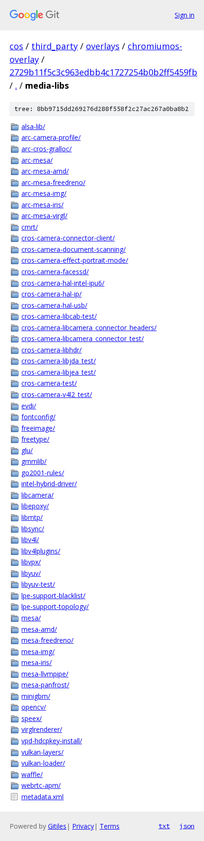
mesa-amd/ (39, 629)
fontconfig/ (38, 416)
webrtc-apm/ (41, 785)
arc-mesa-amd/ (45, 171)
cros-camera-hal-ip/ (51, 293)
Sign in (185, 14)
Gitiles (57, 826)
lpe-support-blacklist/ (53, 595)
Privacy (83, 826)
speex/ (31, 718)
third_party (54, 46)
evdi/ (28, 405)
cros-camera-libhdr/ (51, 349)
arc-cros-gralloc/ (46, 148)
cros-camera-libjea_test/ (58, 372)
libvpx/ (31, 561)
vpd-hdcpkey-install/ (51, 740)
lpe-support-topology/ (55, 606)
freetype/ (35, 439)
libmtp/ (32, 517)
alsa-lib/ (33, 126)
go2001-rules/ (42, 472)
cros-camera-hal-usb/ (54, 305)
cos (16, 46)
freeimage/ (38, 428)
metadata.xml (42, 796)
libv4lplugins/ (40, 550)
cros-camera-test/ (49, 383)
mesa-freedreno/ (47, 640)
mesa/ (31, 617)
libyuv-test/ (38, 584)
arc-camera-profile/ (51, 137)
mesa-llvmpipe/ (44, 673)
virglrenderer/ (41, 729)
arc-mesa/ (37, 160)
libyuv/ (31, 573)
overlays (103, 46)
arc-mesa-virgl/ (44, 215)
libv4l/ (30, 539)
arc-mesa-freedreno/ (53, 182)
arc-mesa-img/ (43, 193)
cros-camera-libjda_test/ (58, 360)
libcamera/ (37, 494)
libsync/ (32, 528)
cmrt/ (29, 226)
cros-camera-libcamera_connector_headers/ (89, 327)
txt (164, 826)
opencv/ (33, 707)
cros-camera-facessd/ (55, 271)
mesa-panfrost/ (45, 684)
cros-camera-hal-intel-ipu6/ (62, 282)
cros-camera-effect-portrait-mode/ (74, 260)
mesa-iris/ (36, 662)
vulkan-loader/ (43, 762)
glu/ (27, 450)
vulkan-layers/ (42, 752)
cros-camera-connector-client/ (68, 237)
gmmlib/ (33, 461)
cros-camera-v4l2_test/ (56, 394)
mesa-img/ (38, 651)
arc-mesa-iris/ (42, 204)
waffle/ (32, 774)
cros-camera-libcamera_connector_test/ (82, 338)
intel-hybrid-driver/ (49, 483)
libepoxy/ (35, 505)
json (187, 826)
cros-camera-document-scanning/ (73, 249)
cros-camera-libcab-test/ (59, 316)
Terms (110, 826)
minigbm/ (35, 696)
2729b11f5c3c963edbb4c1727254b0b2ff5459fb (103, 72)
